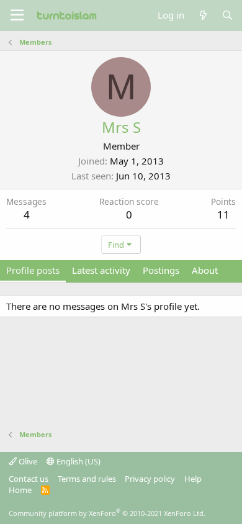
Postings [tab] (161, 270)
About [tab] (205, 270)
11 (223, 214)
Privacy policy (150, 478)
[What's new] (202, 15)
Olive (27, 461)
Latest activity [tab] (101, 270)
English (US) (78, 461)
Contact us (28, 478)
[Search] (227, 15)
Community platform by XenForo (107, 513)
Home (20, 489)
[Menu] (17, 15)
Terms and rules (87, 478)
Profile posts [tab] (33, 270)
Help (193, 478)
